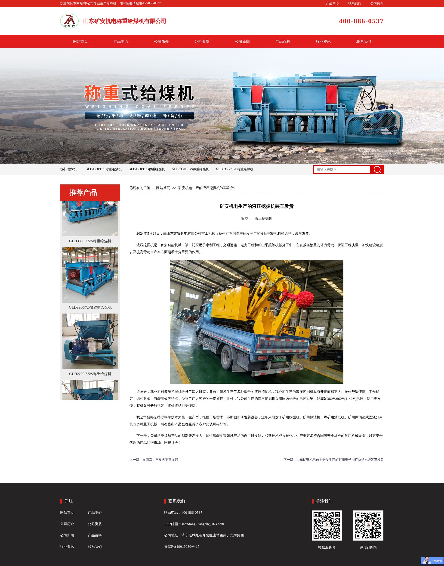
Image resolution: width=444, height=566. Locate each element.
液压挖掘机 (263, 218)
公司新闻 (242, 42)
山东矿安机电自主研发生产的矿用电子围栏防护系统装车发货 (340, 459)
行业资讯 (323, 42)
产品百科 (282, 42)
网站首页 (80, 42)
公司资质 (201, 42)
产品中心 (332, 3)
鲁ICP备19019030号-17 (182, 546)
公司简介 (376, 3)
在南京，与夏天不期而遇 (160, 459)
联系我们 (354, 3)
